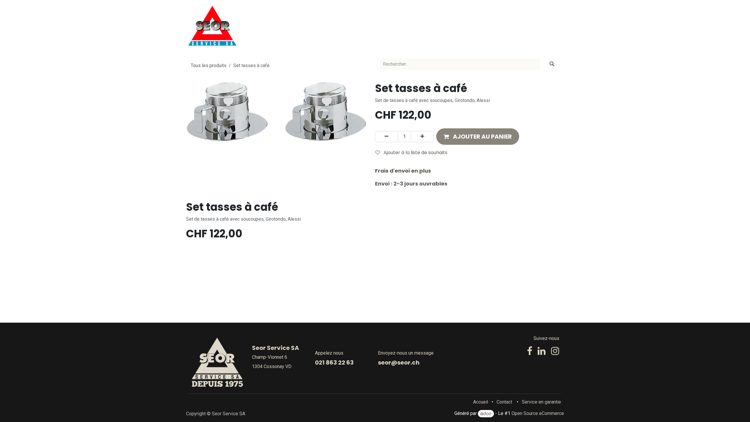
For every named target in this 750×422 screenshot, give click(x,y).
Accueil (480, 402)
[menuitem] (357, 26)
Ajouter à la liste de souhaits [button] (414, 152)
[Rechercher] (552, 64)
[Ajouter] (422, 136)
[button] (477, 136)
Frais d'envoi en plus (403, 170)
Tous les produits (208, 65)
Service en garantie (541, 402)
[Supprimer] (386, 136)
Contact (504, 402)
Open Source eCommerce (538, 413)
